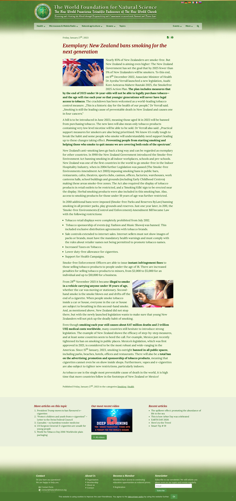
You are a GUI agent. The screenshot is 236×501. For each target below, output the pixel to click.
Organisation (92, 479)
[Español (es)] (189, 2)
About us (91, 485)
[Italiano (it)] (192, 2)
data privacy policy (136, 497)
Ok (174, 496)
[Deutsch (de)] (185, 2)
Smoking (121, 386)
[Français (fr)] (196, 2)
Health (130, 386)
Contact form (47, 487)
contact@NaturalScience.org (54, 490)
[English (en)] (182, 2)
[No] (232, 496)
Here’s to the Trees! (161, 422)
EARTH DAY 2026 (160, 419)
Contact (90, 488)
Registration (120, 487)
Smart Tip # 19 (158, 425)
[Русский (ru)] (199, 2)
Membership (92, 482)
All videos (100, 437)
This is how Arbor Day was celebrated (170, 416)
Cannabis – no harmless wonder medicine (58, 422)
